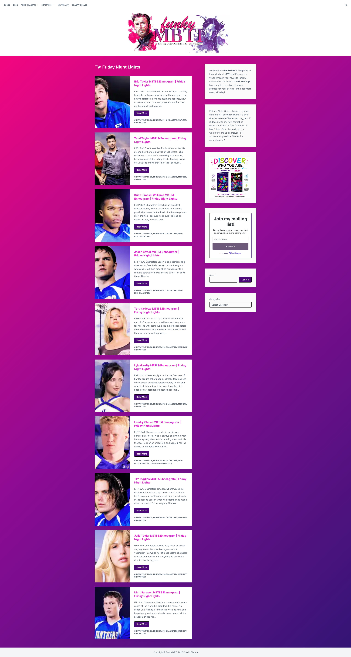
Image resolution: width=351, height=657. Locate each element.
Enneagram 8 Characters (165, 347)
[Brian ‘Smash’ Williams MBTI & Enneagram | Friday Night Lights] (112, 215)
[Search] (346, 5)
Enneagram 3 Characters (165, 234)
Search (212, 275)
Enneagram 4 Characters (165, 574)
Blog (15, 5)
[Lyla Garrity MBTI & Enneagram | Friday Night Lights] (112, 386)
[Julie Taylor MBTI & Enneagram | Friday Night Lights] (112, 556)
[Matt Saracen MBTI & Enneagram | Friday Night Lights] (112, 613)
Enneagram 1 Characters (165, 120)
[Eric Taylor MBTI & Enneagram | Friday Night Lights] (112, 102)
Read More (142, 114)
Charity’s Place (79, 5)
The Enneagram (28, 5)
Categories (214, 299)
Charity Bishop (190, 652)
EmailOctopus (236, 253)
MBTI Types (47, 5)
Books (7, 5)
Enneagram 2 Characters (165, 177)
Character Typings (143, 120)
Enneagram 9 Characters (165, 461)
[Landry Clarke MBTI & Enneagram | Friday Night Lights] (112, 442)
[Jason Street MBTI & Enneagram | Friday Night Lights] (112, 272)
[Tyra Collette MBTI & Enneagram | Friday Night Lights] (112, 329)
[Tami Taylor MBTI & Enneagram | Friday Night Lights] (112, 158)
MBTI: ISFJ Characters (162, 463)
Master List (63, 5)
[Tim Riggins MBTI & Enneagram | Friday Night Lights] (112, 499)
